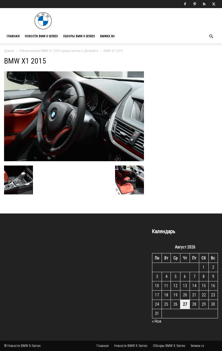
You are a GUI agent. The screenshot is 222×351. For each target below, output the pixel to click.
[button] (211, 36)
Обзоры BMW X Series (79, 36)
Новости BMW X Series (41, 36)
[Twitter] (213, 4)
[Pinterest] (194, 4)
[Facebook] (185, 4)
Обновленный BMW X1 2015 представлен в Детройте (58, 51)
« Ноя (156, 321)
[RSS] (204, 4)
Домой (9, 51)
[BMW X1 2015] (74, 159)
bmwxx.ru (107, 36)
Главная (13, 36)
